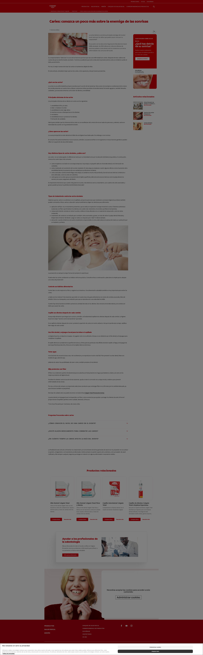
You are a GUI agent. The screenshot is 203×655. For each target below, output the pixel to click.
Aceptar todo (155, 651)
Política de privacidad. (9, 653)
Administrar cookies (155, 647)
